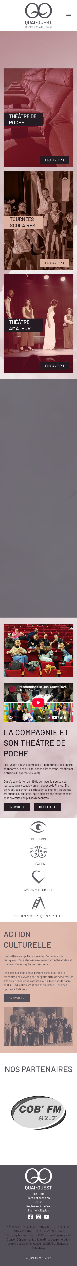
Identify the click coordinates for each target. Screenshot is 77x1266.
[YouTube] (46, 1217)
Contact (39, 1202)
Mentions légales (38, 1210)
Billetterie (38, 1193)
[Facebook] (30, 1217)
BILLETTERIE (47, 807)
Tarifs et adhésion (38, 1198)
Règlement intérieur (38, 1206)
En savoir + (54, 160)
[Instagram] (38, 1217)
